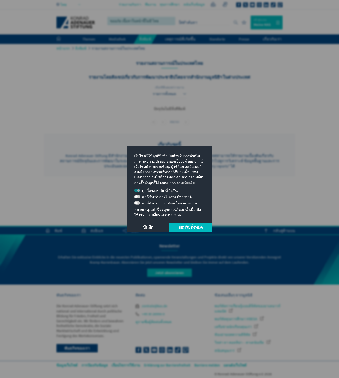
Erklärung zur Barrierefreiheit (167, 365)
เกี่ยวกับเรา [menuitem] (272, 39)
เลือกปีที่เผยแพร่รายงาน (169, 87)
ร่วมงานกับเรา (130, 4)
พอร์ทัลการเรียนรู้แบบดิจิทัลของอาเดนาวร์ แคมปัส (247, 308)
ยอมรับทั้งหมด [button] (191, 227)
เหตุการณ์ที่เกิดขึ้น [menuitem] (180, 39)
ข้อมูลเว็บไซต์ (67, 365)
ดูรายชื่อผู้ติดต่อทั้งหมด (154, 322)
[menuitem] (62, 39)
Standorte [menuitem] (217, 39)
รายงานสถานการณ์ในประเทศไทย (118, 48)
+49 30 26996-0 (153, 314)
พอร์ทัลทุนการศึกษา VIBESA (236, 319)
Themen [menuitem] (88, 39)
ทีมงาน (150, 4)
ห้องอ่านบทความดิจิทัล (233, 334)
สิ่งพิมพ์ (80, 48)
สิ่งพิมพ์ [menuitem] (145, 39)
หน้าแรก (63, 48)
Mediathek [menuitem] (117, 39)
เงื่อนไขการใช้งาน (126, 365)
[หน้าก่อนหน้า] (163, 122)
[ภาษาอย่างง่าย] (213, 5)
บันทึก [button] (148, 227)
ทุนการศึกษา (170, 4)
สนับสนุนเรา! (225, 350)
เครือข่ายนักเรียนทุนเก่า (233, 326)
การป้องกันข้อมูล (95, 365)
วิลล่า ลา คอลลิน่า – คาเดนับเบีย (240, 342)
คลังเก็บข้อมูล (194, 4)
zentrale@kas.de (154, 306)
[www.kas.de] (75, 22)
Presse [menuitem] (244, 39)
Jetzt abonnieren (169, 272)
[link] (186, 122)
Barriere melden (207, 365)
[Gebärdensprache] (224, 5)
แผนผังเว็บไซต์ (235, 365)
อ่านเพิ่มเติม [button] (186, 183)
